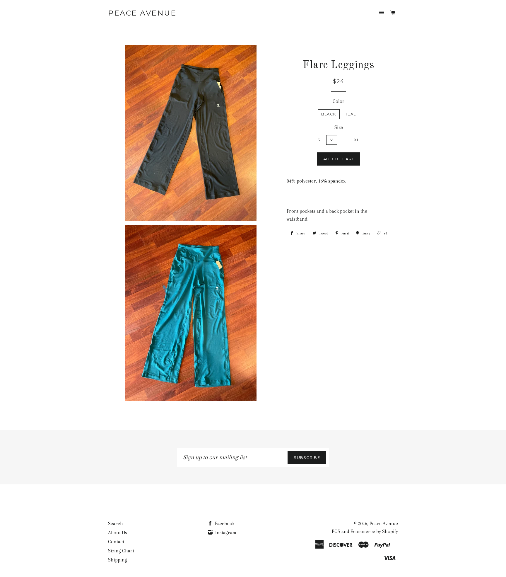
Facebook (224, 523)
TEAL (350, 114)
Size (338, 127)
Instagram (225, 532)
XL (357, 139)
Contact (116, 541)
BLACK (328, 114)
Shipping (117, 560)
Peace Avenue (142, 12)
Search (115, 523)
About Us (117, 532)
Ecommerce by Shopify (374, 531)
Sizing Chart (121, 551)
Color (339, 101)
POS (336, 531)
